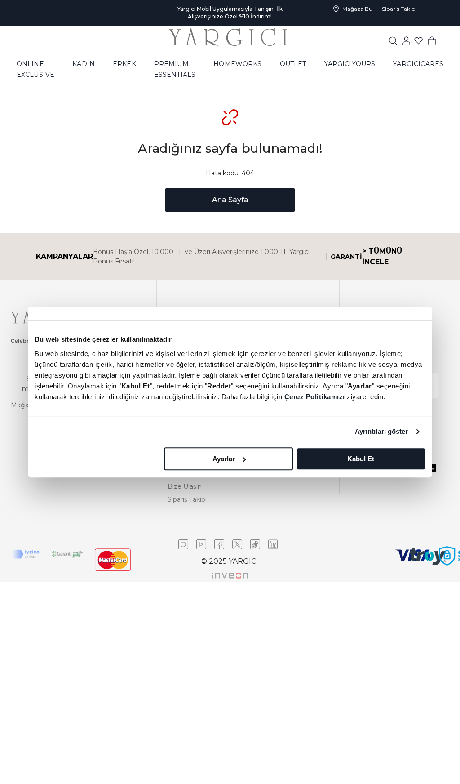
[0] (432, 40)
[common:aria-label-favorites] (406, 40)
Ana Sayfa (230, 200)
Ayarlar (223, 459)
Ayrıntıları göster (381, 431)
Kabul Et (360, 459)
